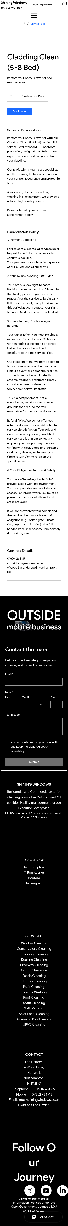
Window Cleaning (34, 943)
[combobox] (34, 704)
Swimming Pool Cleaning (34, 1019)
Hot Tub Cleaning (34, 981)
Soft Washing (34, 1008)
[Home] (24, 24)
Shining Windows (14, 3)
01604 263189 (44, 1089)
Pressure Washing (34, 992)
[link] (64, 4)
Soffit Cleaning (34, 1003)
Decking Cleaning (34, 960)
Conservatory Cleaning (34, 949)
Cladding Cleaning (34, 954)
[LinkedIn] (62, 1190)
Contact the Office (34, 1105)
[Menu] (34, 15)
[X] (29, 1190)
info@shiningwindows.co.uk (39, 1100)
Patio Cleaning (34, 987)
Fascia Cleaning (34, 976)
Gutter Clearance (34, 970)
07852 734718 (42, 1094)
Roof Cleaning (34, 997)
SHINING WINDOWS (34, 784)
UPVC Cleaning (34, 1024)
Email (9, 674)
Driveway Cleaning (34, 965)
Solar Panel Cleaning (34, 1014)
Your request (12, 714)
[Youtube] (46, 1190)
